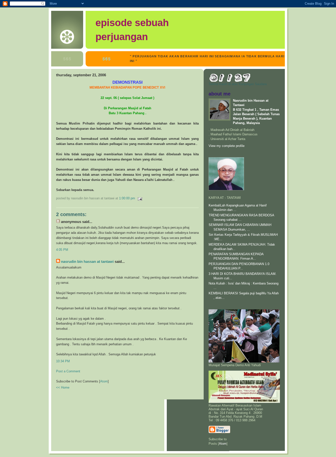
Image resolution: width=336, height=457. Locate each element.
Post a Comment (68, 371)
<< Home (62, 387)
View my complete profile (226, 146)
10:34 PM (63, 361)
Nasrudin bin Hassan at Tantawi (87, 262)
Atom (104, 381)
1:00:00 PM (127, 198)
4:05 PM (62, 250)
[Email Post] (139, 198)
